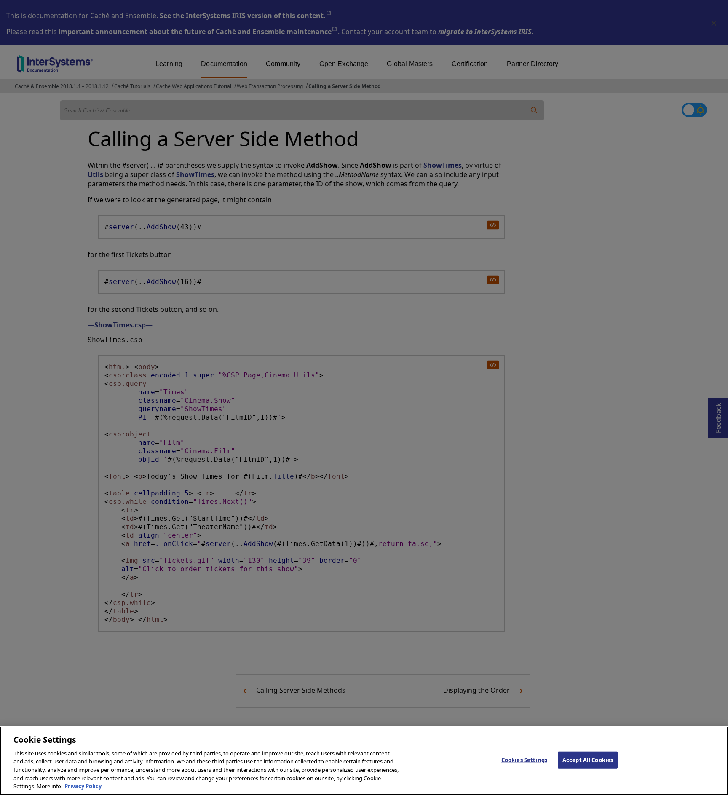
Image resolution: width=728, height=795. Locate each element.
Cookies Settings (524, 759)
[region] (364, 760)
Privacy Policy (83, 786)
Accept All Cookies (587, 759)
